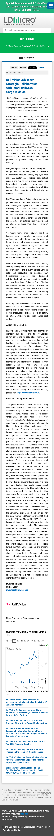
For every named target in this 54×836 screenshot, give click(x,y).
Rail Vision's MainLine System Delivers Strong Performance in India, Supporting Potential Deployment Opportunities (26, 759)
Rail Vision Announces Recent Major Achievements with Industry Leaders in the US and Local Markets (26, 702)
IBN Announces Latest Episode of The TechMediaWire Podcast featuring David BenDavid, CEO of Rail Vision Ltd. (24, 770)
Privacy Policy (43, 827)
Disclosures (29, 827)
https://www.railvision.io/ (28, 392)
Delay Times (46, 792)
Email (15, 68)
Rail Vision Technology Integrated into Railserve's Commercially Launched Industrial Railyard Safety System (27, 712)
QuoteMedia (32, 790)
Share (41, 67)
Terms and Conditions (12, 827)
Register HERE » (30, 9)
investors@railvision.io (17, 589)
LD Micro (13, 811)
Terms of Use (13, 800)
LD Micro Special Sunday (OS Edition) (23, 46)
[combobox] (27, 30)
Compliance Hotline (12, 830)
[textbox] (28, 30)
